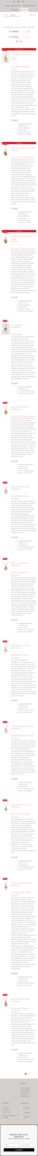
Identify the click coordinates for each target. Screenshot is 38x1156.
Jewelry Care (24, 1094)
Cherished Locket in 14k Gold (21, 55)
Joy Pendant (17, 324)
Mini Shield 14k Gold (20, 486)
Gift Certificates (25, 1090)
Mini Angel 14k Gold (20, 998)
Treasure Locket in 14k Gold (21, 237)
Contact (5, 1110)
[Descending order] (28, 31)
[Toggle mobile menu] (34, 15)
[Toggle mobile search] (30, 15)
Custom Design (25, 1088)
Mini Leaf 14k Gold (19, 562)
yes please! (19, 1150)
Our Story (6, 1108)
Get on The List (25, 1096)
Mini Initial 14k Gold (20, 645)
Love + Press (7, 1112)
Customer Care (25, 1092)
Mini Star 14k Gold (19, 406)
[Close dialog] (36, 1126)
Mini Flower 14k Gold (20, 804)
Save (6, 50)
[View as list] (20, 41)
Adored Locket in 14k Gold (22, 147)
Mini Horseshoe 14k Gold (22, 726)
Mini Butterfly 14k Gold (21, 882)
